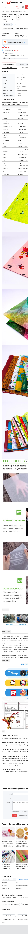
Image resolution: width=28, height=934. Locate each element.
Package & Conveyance (21, 11)
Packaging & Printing (10, 11)
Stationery (18, 888)
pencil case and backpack (22, 885)
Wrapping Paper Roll (23, 919)
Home (3, 11)
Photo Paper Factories (20, 912)
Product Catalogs (23, 879)
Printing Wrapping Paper (9, 919)
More (3, 922)
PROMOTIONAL (5, 888)
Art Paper (5, 904)
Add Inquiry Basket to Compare (10, 58)
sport (17, 882)
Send (15, 815)
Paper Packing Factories (9, 916)
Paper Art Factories (7, 912)
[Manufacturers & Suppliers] (14, 2)
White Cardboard (15, 904)
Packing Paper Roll (22, 916)
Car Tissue (4, 885)
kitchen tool (4, 882)
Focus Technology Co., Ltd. (19, 927)
